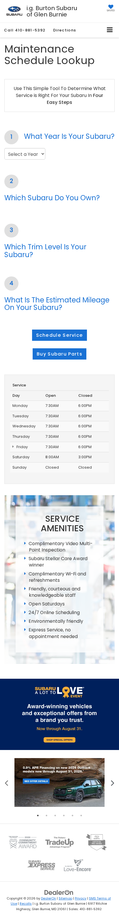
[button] (24, 30)
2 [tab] (46, 815)
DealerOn (48, 898)
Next (112, 782)
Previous (6, 782)
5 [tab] (72, 815)
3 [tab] (55, 815)
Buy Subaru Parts (59, 354)
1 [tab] (38, 815)
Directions (64, 30)
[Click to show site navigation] (110, 30)
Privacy (80, 898)
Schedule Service (59, 335)
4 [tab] (64, 815)
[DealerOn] (59, 892)
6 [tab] (81, 815)
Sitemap (65, 898)
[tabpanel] (59, 782)
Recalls (26, 903)
